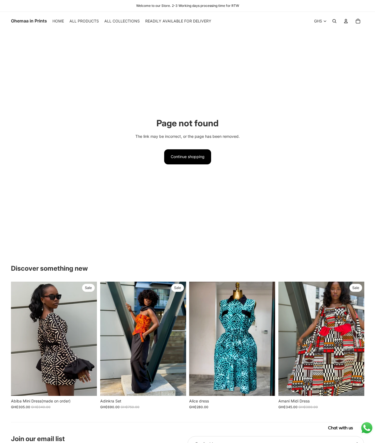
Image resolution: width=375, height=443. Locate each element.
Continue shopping (188, 156)
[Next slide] (88, 339)
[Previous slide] (19, 339)
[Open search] (334, 21)
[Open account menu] (346, 21)
